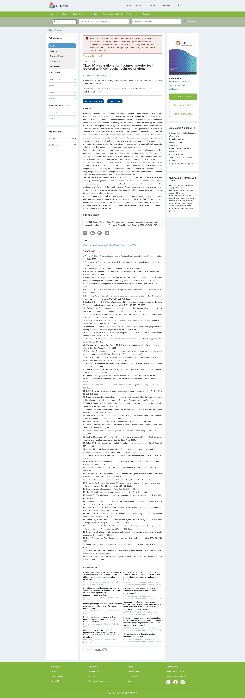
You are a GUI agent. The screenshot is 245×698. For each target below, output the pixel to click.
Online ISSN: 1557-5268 (176, 676)
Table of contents (177, 85)
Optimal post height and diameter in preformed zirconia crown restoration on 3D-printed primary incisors (102, 606)
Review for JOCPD (183, 105)
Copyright (55, 681)
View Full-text (114, 101)
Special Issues (78, 14)
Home (129, 6)
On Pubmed (53, 119)
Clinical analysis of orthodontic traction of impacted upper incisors (140, 635)
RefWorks (52, 99)
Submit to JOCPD (183, 96)
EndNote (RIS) (54, 79)
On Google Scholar (56, 112)
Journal (54, 672)
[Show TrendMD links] (161, 649)
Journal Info (61, 14)
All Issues (173, 89)
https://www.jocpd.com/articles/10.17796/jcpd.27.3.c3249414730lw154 (111, 245)
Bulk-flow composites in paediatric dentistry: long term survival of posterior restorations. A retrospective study (101, 619)
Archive (92, 676)
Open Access (133, 681)
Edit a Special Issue (183, 114)
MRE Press (62, 5)
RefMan (51, 92)
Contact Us (147, 14)
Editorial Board (134, 672)
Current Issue (94, 672)
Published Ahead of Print (113, 14)
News (180, 6)
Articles (94, 14)
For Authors (132, 14)
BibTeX (51, 86)
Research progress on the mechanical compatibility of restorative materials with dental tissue (140, 590)
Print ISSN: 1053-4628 (175, 672)
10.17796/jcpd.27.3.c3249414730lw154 (103, 89)
